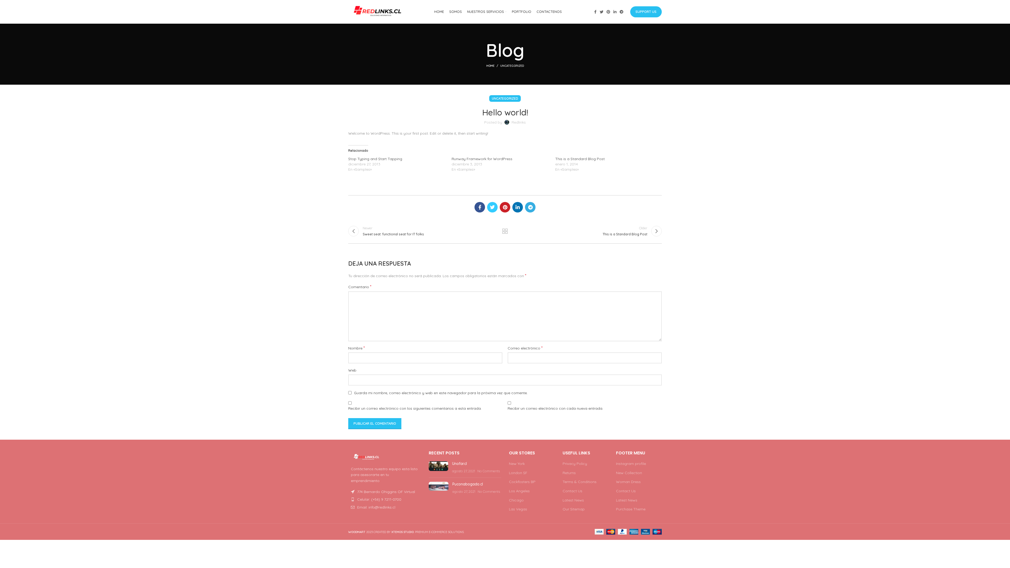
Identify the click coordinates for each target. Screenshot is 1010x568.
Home (490, 66)
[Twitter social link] (601, 11)
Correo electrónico (525, 348)
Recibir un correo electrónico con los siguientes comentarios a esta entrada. (415, 408)
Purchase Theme (630, 509)
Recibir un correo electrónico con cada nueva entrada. (555, 408)
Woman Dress (628, 481)
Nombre (356, 348)
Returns (569, 472)
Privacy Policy (575, 463)
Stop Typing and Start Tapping (375, 158)
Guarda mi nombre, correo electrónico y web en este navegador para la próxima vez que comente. (441, 392)
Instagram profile (631, 463)
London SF (518, 472)
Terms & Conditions (580, 481)
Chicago (516, 500)
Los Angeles (519, 491)
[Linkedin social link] (615, 11)
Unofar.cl (459, 463)
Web (352, 370)
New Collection (629, 472)
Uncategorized (512, 66)
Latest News (573, 500)
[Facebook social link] (595, 11)
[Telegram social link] (621, 11)
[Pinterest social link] (608, 11)
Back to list (505, 231)
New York (517, 463)
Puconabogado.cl (467, 484)
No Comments (488, 471)
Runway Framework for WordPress (482, 158)
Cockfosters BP (522, 481)
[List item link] (384, 499)
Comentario (359, 286)
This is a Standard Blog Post (580, 158)
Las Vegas (518, 509)
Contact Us (572, 491)
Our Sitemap (574, 509)
